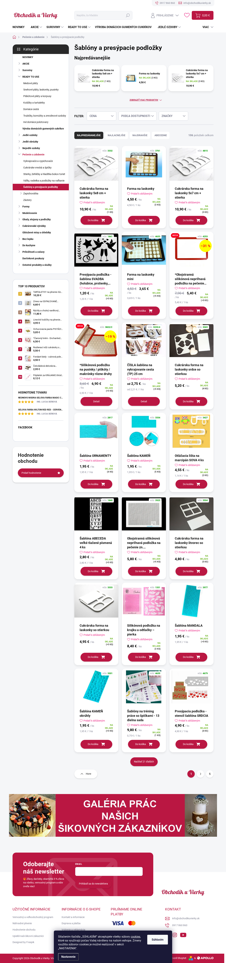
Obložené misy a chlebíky (36, 232)
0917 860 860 (179, 925)
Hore (88, 773)
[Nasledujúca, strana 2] (200, 774)
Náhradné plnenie (22, 923)
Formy (25, 206)
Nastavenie (68, 956)
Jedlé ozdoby (29, 135)
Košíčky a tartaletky (34, 102)
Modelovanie (29, 213)
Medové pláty (30, 83)
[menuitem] (20, 27)
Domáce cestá (31, 109)
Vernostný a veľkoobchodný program (33, 917)
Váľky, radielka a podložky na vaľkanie (43, 180)
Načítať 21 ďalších (144, 761)
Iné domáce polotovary (35, 122)
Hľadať (128, 15)
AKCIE (25, 63)
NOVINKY (27, 57)
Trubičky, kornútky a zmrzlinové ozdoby (44, 115)
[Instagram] (174, 934)
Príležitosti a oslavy (33, 251)
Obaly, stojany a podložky (36, 219)
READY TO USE (30, 76)
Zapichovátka (30, 193)
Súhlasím (157, 939)
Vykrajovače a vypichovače (38, 161)
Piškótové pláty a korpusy (37, 96)
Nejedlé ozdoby (31, 148)
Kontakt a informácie (73, 917)
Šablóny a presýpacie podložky (40, 187)
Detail (96, 401)
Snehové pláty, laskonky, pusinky (41, 89)
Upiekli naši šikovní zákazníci (28, 936)
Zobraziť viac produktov (144, 100)
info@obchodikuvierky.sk (186, 918)
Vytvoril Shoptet (177, 958)
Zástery (27, 200)
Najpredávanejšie (89, 135)
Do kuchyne (28, 245)
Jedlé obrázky (30, 141)
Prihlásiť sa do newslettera (93, 883)
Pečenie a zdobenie (33, 154)
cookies (135, 936)
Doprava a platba (71, 923)
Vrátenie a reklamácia (73, 929)
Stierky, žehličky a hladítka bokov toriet (44, 174)
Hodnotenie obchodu (24, 929)
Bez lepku (27, 239)
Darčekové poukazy (33, 258)
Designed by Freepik (23, 942)
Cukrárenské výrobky (34, 226)
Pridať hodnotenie (31, 472)
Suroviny (27, 70)
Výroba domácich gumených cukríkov (43, 128)
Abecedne (160, 135)
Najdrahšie (139, 135)
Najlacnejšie (116, 135)
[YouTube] (183, 934)
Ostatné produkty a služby (37, 265)
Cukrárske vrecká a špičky (37, 167)
